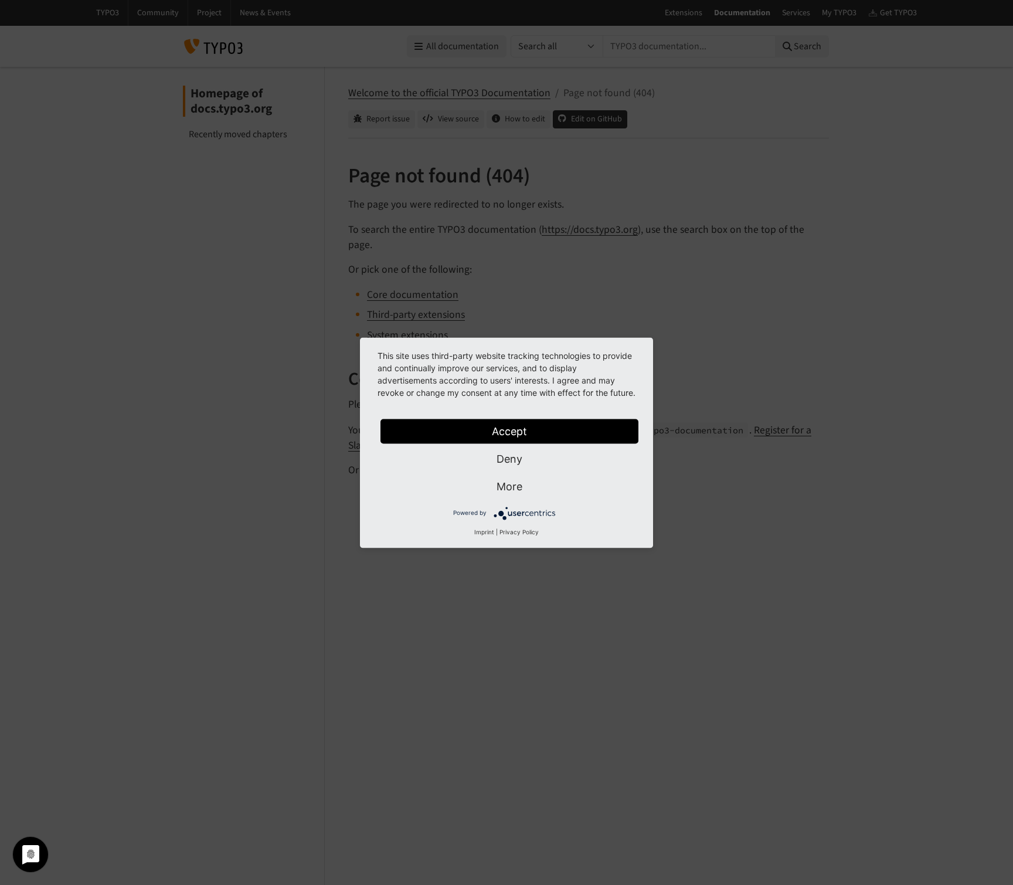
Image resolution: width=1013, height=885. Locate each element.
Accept (509, 431)
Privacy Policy (519, 531)
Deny (509, 458)
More (509, 486)
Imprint (484, 531)
